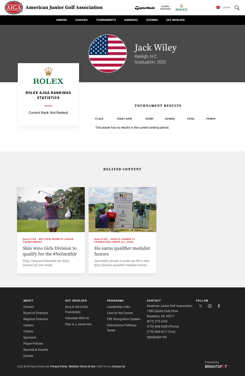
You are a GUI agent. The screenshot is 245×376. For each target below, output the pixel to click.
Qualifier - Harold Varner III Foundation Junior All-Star (114, 240)
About (28, 300)
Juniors (61, 19)
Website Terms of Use (82, 366)
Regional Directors (35, 319)
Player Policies (33, 343)
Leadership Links (118, 307)
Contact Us (118, 366)
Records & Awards (35, 350)
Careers (28, 325)
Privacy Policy (58, 366)
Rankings (131, 19)
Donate (28, 356)
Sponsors (29, 337)
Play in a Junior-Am (78, 324)
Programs (115, 300)
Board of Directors (35, 313)
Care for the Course (120, 313)
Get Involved (175, 19)
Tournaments (106, 19)
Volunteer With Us (77, 318)
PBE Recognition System (123, 319)
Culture (28, 331)
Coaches (81, 19)
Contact (28, 307)
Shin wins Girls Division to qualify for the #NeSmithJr (50, 251)
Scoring (152, 19)
